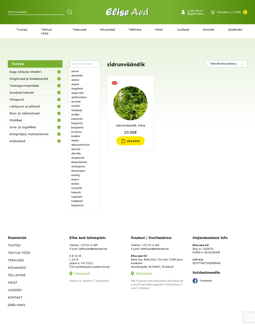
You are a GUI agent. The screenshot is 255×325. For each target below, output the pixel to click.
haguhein (76, 196)
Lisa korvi (133, 141)
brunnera (76, 131)
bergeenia (77, 127)
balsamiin (77, 118)
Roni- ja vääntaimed (24, 113)
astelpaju (76, 110)
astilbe (75, 114)
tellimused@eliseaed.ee (93, 248)
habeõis (76, 192)
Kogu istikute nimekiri (25, 72)
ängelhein (77, 88)
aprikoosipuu (79, 97)
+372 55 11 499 (88, 245)
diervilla (76, 153)
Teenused (79, 29)
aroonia (75, 101)
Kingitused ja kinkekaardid (29, 79)
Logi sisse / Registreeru (195, 12)
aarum (75, 71)
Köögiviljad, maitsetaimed (29, 134)
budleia (75, 136)
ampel (75, 84)
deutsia (75, 149)
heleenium (77, 205)
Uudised (183, 29)
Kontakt (209, 29)
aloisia (75, 80)
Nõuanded (107, 29)
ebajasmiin (77, 157)
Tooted (21, 29)
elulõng (75, 175)
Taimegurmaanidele (24, 86)
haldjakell (77, 201)
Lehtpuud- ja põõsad (25, 106)
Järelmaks (235, 29)
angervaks (77, 92)
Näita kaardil (82, 273)
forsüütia (76, 188)
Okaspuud (17, 99)
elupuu (75, 179)
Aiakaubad (17, 141)
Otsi (70, 12)
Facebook (206, 280)
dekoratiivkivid (80, 144)
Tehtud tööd (46, 31)
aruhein (75, 105)
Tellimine (134, 29)
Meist (159, 29)
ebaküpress (78, 166)
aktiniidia (77, 75)
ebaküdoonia (79, 162)
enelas (75, 183)
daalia (75, 140)
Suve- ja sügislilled (23, 127)
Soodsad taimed (21, 92)
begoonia (77, 123)
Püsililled (16, 120)
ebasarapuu (78, 170)
